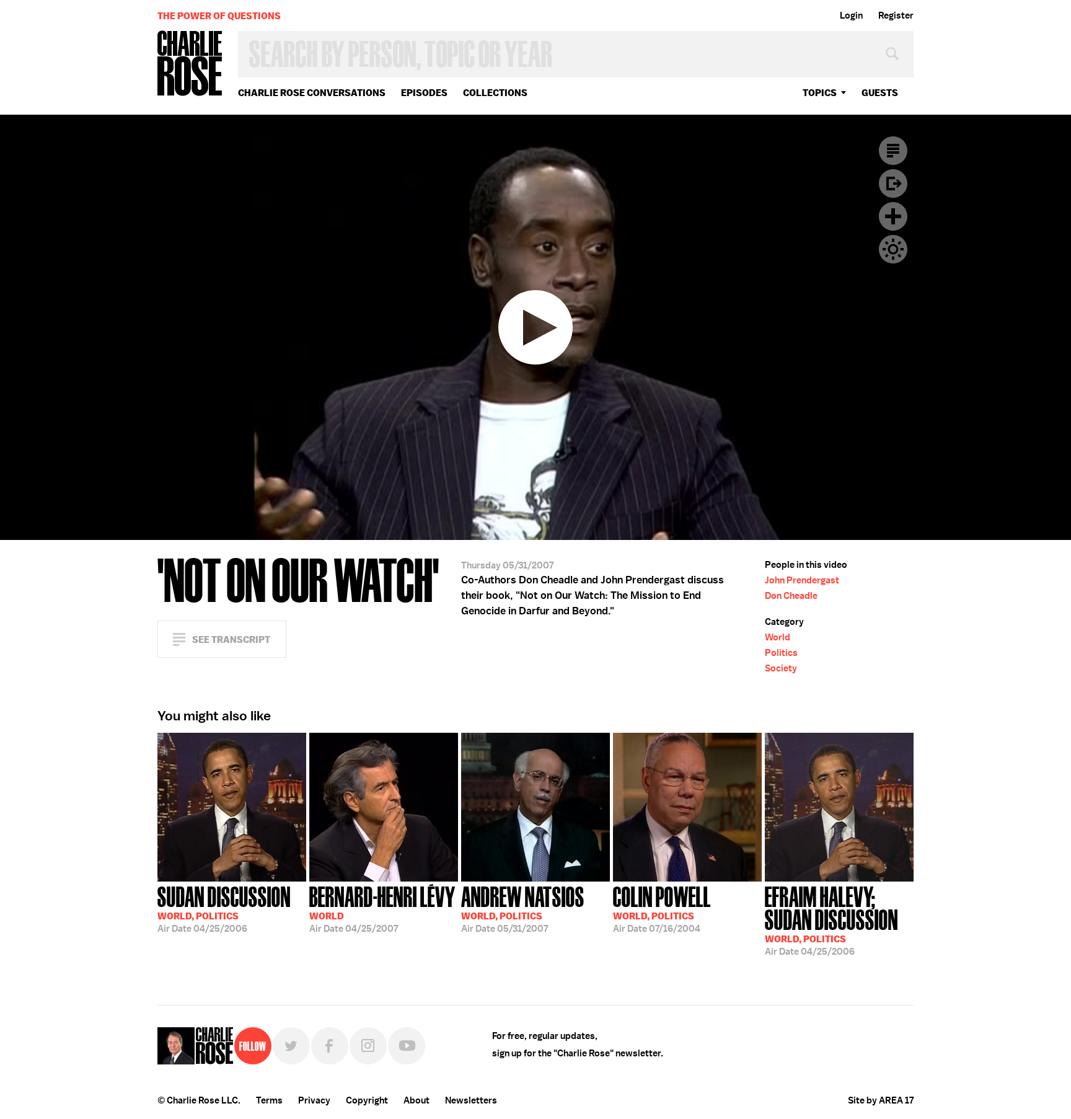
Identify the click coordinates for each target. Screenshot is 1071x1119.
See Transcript (231, 639)
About (416, 1100)
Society (781, 668)
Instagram (368, 1045)
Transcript (893, 150)
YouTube (406, 1045)
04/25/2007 (382, 908)
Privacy (314, 1100)
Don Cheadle (791, 596)
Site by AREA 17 (881, 1100)
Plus (893, 216)
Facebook (329, 1045)
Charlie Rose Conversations (312, 93)
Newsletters (471, 1100)
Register (896, 15)
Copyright (367, 1100)
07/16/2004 (662, 908)
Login (851, 15)
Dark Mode (893, 249)
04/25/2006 (224, 908)
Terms (269, 1100)
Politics (781, 653)
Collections (495, 93)
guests (880, 93)
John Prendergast (802, 580)
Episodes (424, 93)
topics (820, 93)
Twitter (291, 1045)
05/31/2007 (522, 908)
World (777, 637)
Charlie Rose (190, 64)
